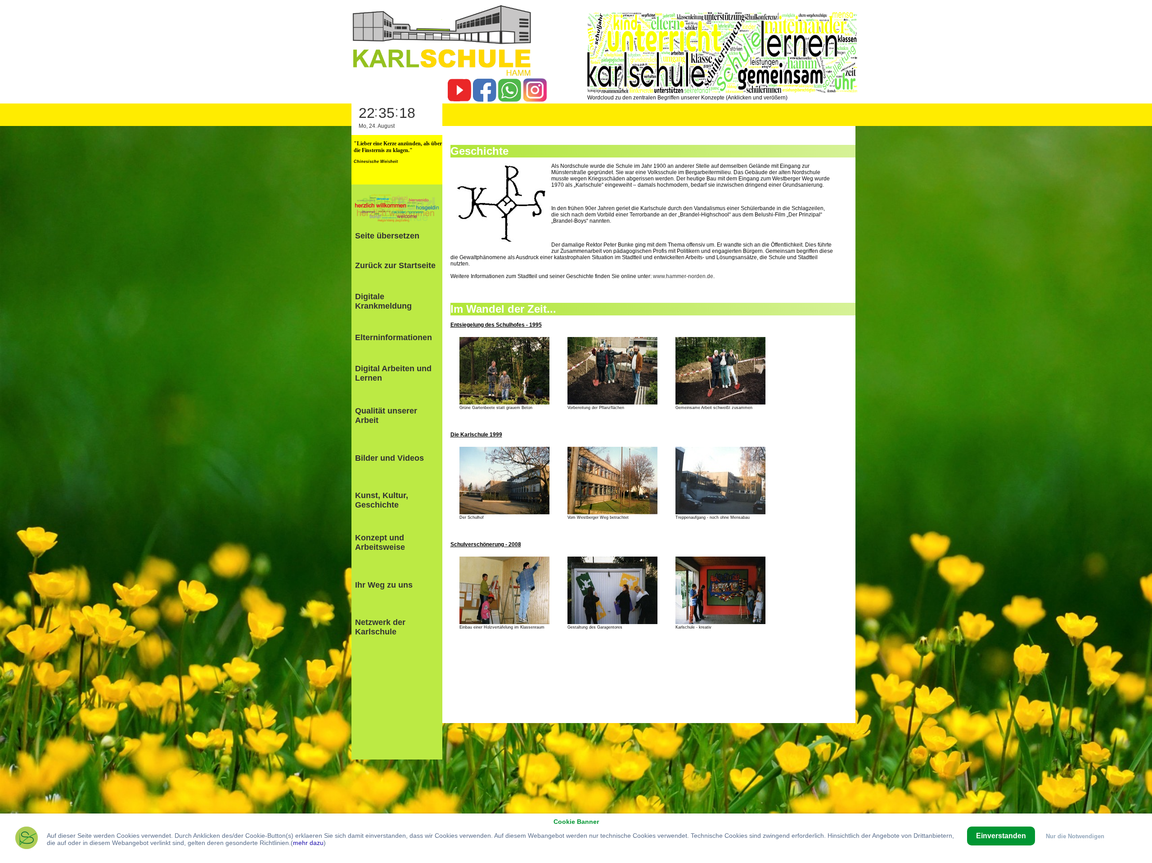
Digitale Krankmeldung (383, 301)
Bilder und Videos (389, 458)
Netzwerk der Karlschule (380, 627)
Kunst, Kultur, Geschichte (381, 500)
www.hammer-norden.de (683, 276)
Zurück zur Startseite (395, 265)
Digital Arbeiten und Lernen (393, 373)
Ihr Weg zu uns (384, 584)
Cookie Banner (576, 821)
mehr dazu (308, 842)
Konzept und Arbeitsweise (380, 542)
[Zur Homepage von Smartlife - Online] (26, 840)
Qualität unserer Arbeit (386, 415)
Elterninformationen (393, 337)
